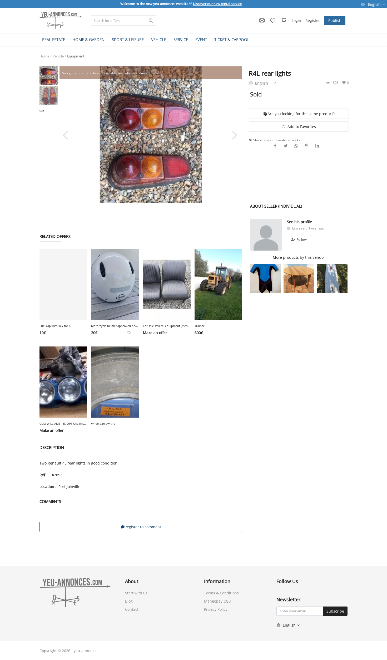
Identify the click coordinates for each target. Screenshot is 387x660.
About (131, 581)
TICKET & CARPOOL (231, 39)
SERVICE (180, 39)
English (374, 4)
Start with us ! (137, 592)
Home (44, 56)
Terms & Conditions (221, 592)
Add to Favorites (301, 126)
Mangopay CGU (217, 601)
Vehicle (58, 56)
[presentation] (66, 134)
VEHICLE (158, 39)
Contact (131, 609)
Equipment (76, 56)
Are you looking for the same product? (301, 113)
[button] (41, 110)
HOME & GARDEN (88, 39)
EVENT (201, 39)
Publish (334, 20)
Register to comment (143, 526)
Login (296, 20)
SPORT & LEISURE (128, 39)
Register (312, 20)
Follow (301, 239)
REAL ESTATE (53, 39)
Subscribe (335, 611)
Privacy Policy (215, 609)
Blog (129, 601)
